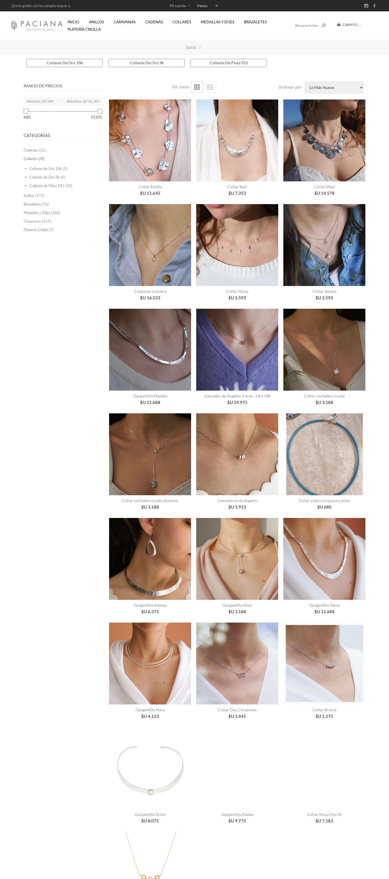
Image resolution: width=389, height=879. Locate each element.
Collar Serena (324, 291)
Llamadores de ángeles (237, 500)
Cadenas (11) (35, 150)
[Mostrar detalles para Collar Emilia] (150, 140)
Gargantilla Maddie (150, 395)
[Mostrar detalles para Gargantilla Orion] (150, 768)
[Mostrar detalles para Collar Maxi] (324, 140)
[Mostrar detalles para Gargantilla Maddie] (150, 350)
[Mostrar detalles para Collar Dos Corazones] (237, 663)
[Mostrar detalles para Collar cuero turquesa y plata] (324, 454)
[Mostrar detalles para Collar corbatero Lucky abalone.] (150, 454)
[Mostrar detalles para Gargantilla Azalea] (237, 768)
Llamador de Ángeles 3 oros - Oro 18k (237, 395)
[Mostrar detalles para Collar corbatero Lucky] (324, 350)
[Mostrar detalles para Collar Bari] (237, 140)
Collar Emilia (150, 186)
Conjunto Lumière (150, 291)
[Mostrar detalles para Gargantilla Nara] (150, 663)
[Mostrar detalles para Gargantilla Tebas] (324, 559)
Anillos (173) (34, 195)
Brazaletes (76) (36, 204)
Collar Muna (237, 291)
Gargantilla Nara (150, 709)
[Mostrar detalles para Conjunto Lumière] (150, 245)
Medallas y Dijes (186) (42, 212)
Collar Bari (237, 186)
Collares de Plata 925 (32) (50, 185)
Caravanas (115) (37, 221)
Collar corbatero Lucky (324, 395)
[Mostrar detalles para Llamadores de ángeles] (237, 454)
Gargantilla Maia (237, 605)
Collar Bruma (324, 709)
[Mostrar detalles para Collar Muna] (237, 245)
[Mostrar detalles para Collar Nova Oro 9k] (324, 768)
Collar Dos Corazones (237, 709)
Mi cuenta (178, 5)
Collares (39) (34, 158)
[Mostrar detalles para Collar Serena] (324, 245)
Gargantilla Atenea (150, 605)
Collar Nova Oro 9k (324, 814)
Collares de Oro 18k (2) (48, 168)
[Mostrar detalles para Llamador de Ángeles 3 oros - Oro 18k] (237, 350)
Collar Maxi (324, 186)
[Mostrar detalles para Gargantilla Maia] (237, 559)
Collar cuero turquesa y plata (324, 500)
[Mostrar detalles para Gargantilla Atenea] (150, 559)
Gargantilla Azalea (237, 814)
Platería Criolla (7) (38, 229)
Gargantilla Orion (150, 814)
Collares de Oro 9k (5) (47, 177)
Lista (210, 87)
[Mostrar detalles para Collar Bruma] (324, 663)
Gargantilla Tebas (324, 605)
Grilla (197, 87)
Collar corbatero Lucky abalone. (150, 500)
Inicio (191, 47)
